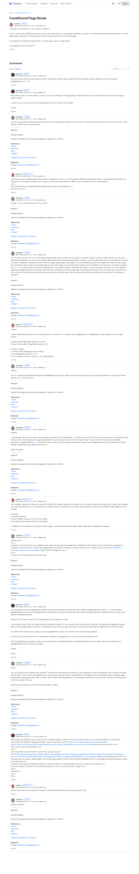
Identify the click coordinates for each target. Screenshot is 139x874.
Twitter (13, 146)
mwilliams (19, 117)
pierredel (19, 74)
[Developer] (15, 3)
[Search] (119, 3)
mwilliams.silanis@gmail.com (28, 165)
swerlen (17, 24)
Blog (12, 151)
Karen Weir (40, 25)
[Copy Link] (45, 26)
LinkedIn (14, 153)
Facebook (15, 149)
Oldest (17, 69)
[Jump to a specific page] (128, 69)
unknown (41, 76)
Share (11, 50)
